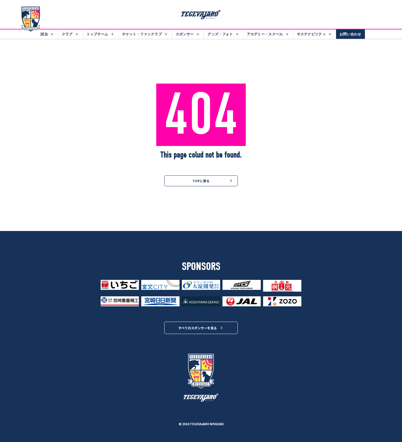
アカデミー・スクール (265, 33)
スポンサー (185, 33)
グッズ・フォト (220, 33)
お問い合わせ (350, 33)
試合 (44, 33)
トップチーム (97, 33)
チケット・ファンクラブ (142, 33)
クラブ (67, 33)
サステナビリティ (311, 33)
